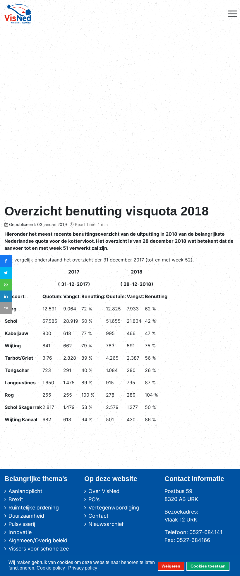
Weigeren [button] (171, 566)
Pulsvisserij (21, 524)
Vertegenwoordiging (113, 507)
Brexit (15, 499)
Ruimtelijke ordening (33, 507)
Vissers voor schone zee (38, 549)
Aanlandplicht (25, 491)
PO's (94, 499)
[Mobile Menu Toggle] (232, 13)
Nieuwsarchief (106, 524)
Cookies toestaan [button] (208, 566)
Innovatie (20, 532)
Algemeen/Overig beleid (37, 540)
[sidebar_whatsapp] (6, 284)
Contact (98, 516)
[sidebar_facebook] (6, 261)
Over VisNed (103, 491)
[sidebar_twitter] (6, 273)
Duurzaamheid (26, 516)
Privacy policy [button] (82, 567)
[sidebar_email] (6, 308)
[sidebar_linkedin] (6, 296)
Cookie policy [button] (51, 567)
